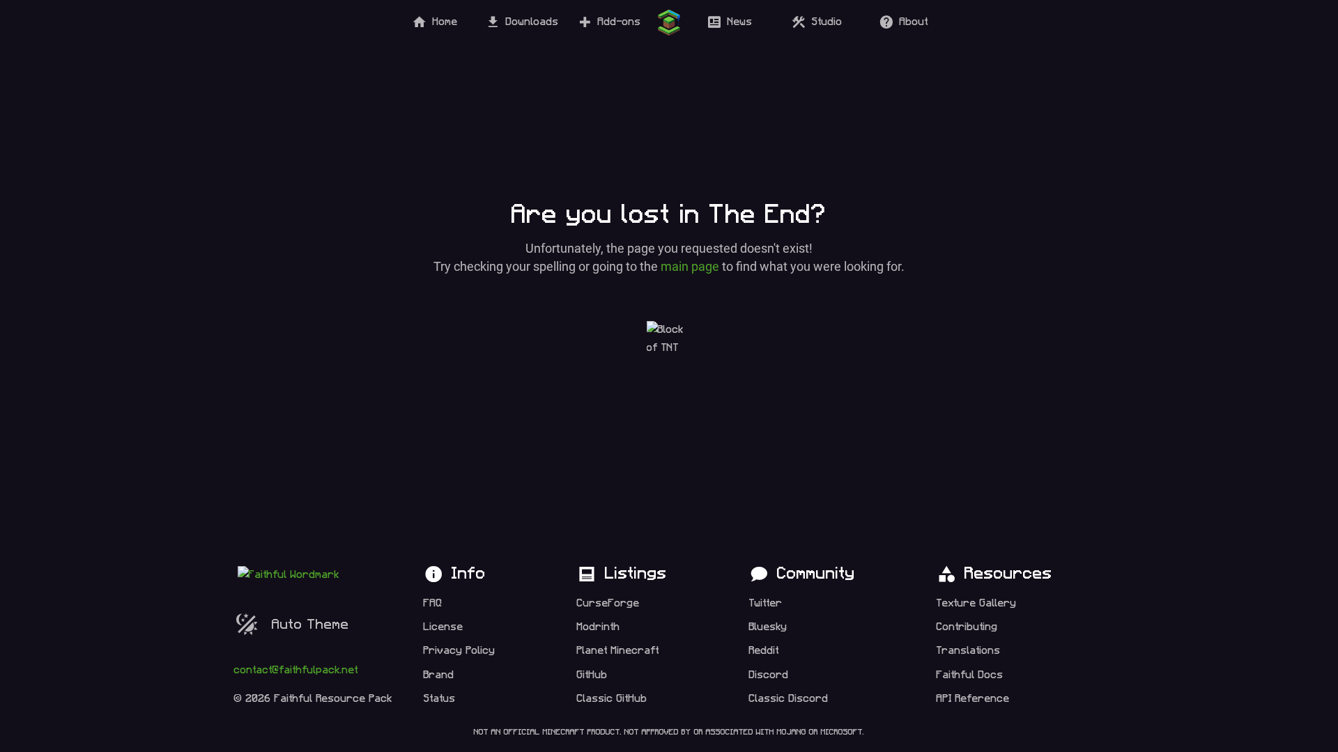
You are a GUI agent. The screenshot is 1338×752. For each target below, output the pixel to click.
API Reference (973, 699)
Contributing (967, 627)
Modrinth (598, 627)
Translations (969, 651)
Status (440, 699)
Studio (827, 22)
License (443, 627)
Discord (769, 675)
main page (690, 267)
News (740, 22)
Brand (439, 675)
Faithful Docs (970, 675)
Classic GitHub (612, 699)
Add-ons (619, 22)
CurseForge (608, 603)
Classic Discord (789, 699)
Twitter (766, 603)
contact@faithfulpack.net (296, 670)
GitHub (592, 675)
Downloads (532, 22)
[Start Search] (669, 22)
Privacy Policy (459, 651)
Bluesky (768, 627)
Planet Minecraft (618, 651)
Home (445, 22)
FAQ (433, 603)
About (914, 22)
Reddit (764, 651)
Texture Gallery (977, 603)
